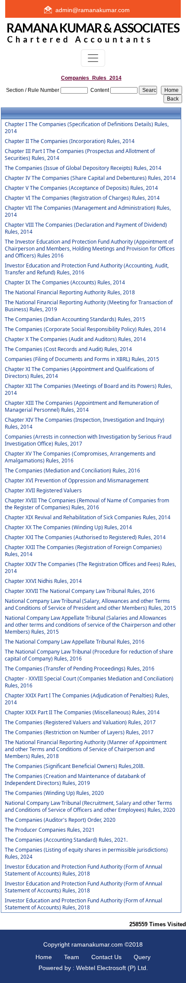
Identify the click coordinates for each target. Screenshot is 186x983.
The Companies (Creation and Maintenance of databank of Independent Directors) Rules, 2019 (75, 780)
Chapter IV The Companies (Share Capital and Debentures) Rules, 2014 (90, 178)
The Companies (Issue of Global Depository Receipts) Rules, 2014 (83, 168)
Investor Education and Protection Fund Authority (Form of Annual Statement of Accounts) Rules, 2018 (83, 870)
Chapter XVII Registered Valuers (43, 490)
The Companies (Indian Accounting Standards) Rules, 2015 (75, 319)
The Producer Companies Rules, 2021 (50, 830)
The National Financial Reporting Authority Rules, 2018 (70, 292)
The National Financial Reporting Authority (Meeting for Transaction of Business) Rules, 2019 (89, 306)
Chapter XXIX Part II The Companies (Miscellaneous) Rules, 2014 (82, 712)
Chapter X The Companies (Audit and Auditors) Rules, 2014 (75, 339)
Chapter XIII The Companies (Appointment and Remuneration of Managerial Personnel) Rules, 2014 (82, 406)
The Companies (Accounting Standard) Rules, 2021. (66, 840)
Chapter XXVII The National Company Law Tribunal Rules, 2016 (80, 591)
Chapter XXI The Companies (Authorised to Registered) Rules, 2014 (85, 537)
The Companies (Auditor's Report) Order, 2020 (60, 820)
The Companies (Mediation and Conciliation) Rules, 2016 (72, 470)
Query (142, 957)
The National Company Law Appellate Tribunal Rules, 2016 (74, 641)
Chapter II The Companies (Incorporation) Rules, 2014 (70, 141)
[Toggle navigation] (93, 58)
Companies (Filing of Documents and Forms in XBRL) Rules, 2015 (82, 359)
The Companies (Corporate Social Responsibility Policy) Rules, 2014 (85, 329)
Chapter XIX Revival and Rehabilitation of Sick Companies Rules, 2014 (87, 517)
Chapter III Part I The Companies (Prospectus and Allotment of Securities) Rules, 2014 (80, 155)
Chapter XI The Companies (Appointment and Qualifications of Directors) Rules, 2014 (79, 373)
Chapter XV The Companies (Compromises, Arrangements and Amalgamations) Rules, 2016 (80, 457)
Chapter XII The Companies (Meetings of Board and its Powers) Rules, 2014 (88, 390)
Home (43, 957)
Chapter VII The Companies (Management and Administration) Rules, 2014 (88, 211)
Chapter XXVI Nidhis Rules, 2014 (43, 581)
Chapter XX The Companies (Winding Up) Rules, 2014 (68, 527)
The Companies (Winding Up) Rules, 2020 (54, 793)
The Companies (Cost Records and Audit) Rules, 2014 (68, 349)
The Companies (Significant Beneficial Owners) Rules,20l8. (74, 766)
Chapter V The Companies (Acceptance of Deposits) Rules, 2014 (81, 188)
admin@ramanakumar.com (92, 10)
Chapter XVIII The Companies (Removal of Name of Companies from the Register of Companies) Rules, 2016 (87, 504)
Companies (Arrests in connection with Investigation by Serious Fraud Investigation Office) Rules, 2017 (88, 440)
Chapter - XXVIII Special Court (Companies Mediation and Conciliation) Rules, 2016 (89, 682)
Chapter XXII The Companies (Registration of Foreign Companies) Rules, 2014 (83, 551)
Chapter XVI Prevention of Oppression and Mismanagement (76, 480)
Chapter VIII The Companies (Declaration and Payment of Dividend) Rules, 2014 (86, 228)
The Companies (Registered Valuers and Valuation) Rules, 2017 (80, 722)
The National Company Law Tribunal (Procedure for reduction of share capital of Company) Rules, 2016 (89, 655)
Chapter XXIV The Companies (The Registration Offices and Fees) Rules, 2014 (90, 568)
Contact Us (106, 957)
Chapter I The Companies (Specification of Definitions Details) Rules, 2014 (87, 128)
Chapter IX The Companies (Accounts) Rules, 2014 (65, 282)
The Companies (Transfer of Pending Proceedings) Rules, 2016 (79, 668)
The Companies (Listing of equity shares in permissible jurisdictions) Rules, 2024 (86, 853)
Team (71, 957)
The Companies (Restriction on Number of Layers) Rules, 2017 (79, 732)
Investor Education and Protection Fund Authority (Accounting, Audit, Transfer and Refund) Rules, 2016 (87, 269)
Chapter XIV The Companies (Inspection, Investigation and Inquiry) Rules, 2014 (84, 423)
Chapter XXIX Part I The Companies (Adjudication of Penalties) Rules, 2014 (87, 699)
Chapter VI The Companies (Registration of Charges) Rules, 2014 (82, 198)
